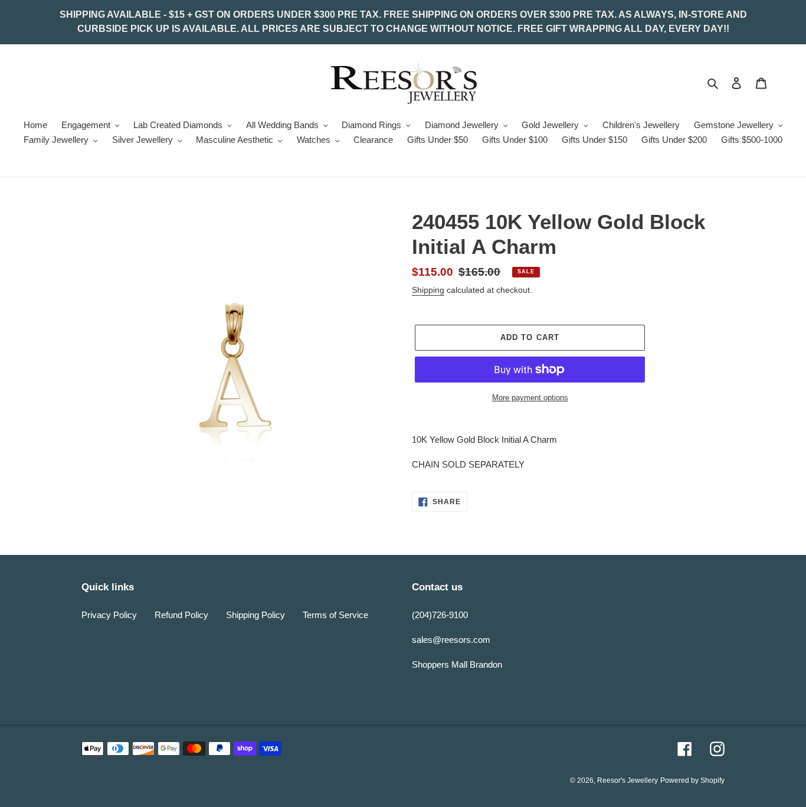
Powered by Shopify (692, 780)
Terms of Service (335, 615)
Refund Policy (181, 615)
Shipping (428, 290)
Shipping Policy (255, 615)
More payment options (530, 397)
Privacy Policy (109, 615)
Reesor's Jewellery (627, 780)
